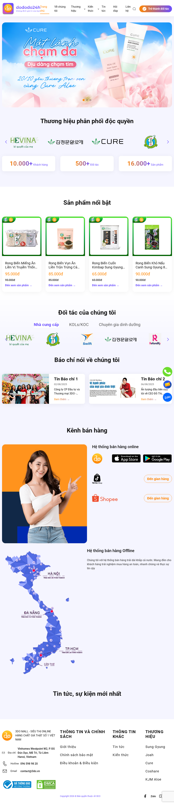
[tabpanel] (87, 339)
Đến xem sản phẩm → (18, 285)
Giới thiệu (68, 747)
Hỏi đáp (115, 8)
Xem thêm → (62, 399)
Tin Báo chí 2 (153, 379)
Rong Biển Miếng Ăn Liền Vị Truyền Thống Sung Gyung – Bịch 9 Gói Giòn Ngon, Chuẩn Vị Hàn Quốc (21, 265)
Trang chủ (43, 8)
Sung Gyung (155, 747)
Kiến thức (90, 8)
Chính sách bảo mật (76, 755)
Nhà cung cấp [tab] (46, 324)
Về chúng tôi (60, 8)
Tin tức (104, 8)
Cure (149, 763)
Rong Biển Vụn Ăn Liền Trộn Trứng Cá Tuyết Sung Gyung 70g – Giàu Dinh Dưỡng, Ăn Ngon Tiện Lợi (64, 265)
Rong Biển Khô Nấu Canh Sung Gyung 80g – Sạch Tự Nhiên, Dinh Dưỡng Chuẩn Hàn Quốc (152, 265)
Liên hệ (128, 8)
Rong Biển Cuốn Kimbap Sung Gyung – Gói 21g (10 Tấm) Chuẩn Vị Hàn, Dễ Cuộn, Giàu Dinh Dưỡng (107, 265)
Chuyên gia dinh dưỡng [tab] (119, 324)
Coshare (152, 771)
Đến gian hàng (158, 479)
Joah (149, 755)
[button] (84, 100)
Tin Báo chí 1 (66, 379)
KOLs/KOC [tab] (79, 324)
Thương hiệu (76, 8)
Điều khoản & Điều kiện (79, 763)
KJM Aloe (153, 779)
